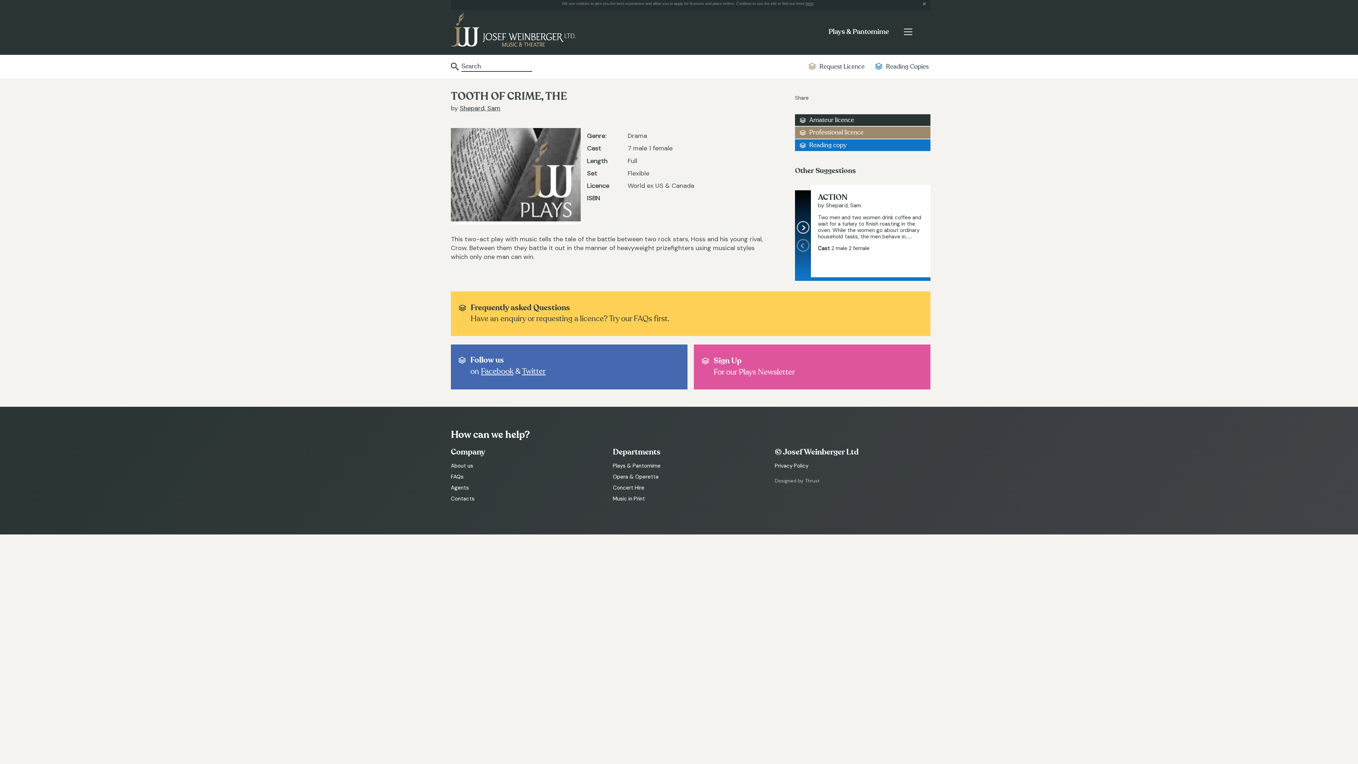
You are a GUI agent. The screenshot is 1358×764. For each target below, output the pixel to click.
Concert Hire (628, 487)
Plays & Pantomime (859, 31)
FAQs (457, 476)
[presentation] (803, 258)
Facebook (497, 371)
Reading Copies (907, 67)
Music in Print (629, 498)
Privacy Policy (791, 465)
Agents (460, 487)
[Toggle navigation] (908, 32)
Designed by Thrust (797, 481)
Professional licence (836, 132)
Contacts (463, 498)
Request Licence (842, 67)
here (809, 3)
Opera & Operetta (635, 476)
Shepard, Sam (480, 108)
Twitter (534, 371)
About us (462, 465)
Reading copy (828, 145)
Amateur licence (831, 120)
